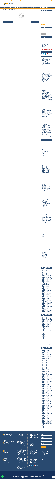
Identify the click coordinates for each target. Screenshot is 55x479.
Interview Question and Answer (46, 203)
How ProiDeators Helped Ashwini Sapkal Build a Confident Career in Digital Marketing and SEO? (46, 133)
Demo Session (6, 452)
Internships (5, 459)
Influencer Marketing (45, 199)
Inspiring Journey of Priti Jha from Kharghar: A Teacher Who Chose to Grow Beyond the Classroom (47, 73)
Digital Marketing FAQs (7, 462)
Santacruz (19, 475)
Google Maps (44, 190)
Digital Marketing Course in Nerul (46, 281)
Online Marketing (44, 218)
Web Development (44, 254)
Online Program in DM (45, 42)
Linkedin (43, 208)
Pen (16, 475)
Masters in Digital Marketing (8, 434)
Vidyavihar (10, 475)
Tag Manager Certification (8, 21)
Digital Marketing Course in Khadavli (47, 329)
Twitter (43, 251)
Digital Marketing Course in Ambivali (47, 339)
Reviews (22, 7)
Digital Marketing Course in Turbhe (46, 277)
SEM (42, 233)
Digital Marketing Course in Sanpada (47, 278)
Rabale (22, 475)
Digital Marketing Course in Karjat (46, 337)
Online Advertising (44, 216)
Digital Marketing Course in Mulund (47, 367)
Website (43, 256)
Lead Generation (44, 206)
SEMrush (43, 234)
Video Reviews (6, 461)
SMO (42, 239)
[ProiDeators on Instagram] (37, 465)
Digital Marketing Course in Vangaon (47, 420)
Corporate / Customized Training (8, 438)
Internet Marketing (44, 202)
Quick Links (48, 0)
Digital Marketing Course (45, 170)
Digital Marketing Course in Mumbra (47, 324)
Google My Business (45, 191)
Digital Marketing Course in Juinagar (47, 280)
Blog (42, 152)
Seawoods (25, 475)
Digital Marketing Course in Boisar (46, 421)
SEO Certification (6, 440)
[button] (2, 476)
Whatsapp (43, 258)
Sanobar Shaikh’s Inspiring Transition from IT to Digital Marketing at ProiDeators (47, 76)
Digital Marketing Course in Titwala (47, 338)
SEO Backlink (43, 236)
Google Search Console (45, 192)
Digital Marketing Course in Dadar (46, 412)
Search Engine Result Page (45, 231)
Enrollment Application (32, 444)
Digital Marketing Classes (45, 168)
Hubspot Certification (45, 198)
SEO (42, 235)
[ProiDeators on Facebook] (29, 465)
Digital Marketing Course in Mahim (46, 364)
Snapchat (43, 241)
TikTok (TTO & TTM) (35, 21)
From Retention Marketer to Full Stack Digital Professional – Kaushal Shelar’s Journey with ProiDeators (47, 124)
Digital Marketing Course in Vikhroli (46, 407)
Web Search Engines (44, 255)
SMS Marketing (44, 240)
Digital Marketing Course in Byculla (46, 417)
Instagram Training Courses (8, 445)
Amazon (43, 143)
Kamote (29, 475)
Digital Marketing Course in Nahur (46, 368)
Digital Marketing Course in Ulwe (46, 311)
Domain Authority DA (45, 173)
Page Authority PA (44, 222)
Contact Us (43, 46)
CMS (42, 156)
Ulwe (35, 475)
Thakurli (33, 475)
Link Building (43, 207)
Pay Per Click (43, 223)
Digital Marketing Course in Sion (46, 427)
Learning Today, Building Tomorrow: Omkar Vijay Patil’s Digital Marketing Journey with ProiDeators (47, 100)
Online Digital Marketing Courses (46, 217)
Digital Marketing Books (45, 165)
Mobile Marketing (44, 214)
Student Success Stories (7, 460)
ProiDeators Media (12, 11)
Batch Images (6, 453)
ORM (42, 221)
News (47, 7)
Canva (43, 154)
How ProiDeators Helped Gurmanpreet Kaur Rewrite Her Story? (46, 127)
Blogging (43, 153)
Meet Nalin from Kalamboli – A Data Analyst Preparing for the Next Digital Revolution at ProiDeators (47, 63)
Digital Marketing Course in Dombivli (47, 320)
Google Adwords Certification (46, 186)
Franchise (5, 455)
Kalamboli (41, 475)
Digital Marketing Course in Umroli (46, 422)
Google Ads (43, 182)
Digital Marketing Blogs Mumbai (26, 476)
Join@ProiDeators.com (15, 0)
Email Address (43, 30)
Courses (9, 7)
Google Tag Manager (45, 193)
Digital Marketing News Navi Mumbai (37, 476)
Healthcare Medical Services (33, 459)
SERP (42, 237)
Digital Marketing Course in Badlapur (47, 330)
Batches (27, 7)
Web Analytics (44, 253)
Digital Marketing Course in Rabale (46, 273)
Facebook (43, 177)
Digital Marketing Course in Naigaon (47, 400)
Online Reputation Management (46, 220)
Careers (5, 456)
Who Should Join (16, 7)
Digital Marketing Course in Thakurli (47, 319)
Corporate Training (44, 45)
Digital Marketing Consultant (46, 169)
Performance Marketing (45, 224)
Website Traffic (44, 257)
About (32, 7)
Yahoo (43, 261)
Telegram (43, 247)
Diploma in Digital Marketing (8, 435)
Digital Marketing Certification (46, 167)
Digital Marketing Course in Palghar (47, 423)
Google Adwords (44, 185)
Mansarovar (49, 475)
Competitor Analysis (44, 157)
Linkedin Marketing (44, 209)
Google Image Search (45, 189)
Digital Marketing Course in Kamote (47, 310)
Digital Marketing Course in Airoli (46, 272)
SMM (42, 238)
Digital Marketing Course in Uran (46, 303)
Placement (42, 7)
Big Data (43, 149)
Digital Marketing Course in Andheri (47, 381)
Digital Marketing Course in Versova (47, 378)
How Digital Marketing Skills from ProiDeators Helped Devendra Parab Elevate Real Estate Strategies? (47, 95)
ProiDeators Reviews (45, 226)
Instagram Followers (45, 201)
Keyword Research (44, 204)
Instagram (43, 200)
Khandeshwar (6, 475)
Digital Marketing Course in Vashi (46, 279)
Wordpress (43, 260)
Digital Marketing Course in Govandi (47, 293)
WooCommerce (44, 259)
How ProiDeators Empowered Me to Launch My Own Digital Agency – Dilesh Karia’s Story (47, 130)
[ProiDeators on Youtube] (35, 465)
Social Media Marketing (45, 242)
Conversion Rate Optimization (46, 160)
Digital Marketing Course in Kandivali (47, 374)
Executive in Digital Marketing (46, 41)
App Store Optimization (45, 144)
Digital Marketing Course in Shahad (47, 340)
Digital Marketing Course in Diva (46, 323)
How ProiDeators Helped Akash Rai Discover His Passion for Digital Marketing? (47, 110)
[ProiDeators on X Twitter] (31, 465)
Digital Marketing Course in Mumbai (47, 428)
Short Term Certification (45, 43)
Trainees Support (31, 445)
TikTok (43, 248)
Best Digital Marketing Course (33, 0)
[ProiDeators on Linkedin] (33, 465)
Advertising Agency (44, 141)
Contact (36, 7)
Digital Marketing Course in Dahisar (47, 395)
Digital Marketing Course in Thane (46, 317)
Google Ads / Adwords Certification (9, 441)
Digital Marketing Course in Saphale (47, 426)
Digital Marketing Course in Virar (46, 405)
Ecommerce (43, 175)
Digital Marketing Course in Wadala (47, 302)
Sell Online (43, 232)
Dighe (38, 475)
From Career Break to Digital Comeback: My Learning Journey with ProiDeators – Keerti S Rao (46, 136)
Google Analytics (44, 187)
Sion (13, 475)
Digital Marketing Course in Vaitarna (47, 406)
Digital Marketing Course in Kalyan (46, 318)
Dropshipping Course (45, 174)
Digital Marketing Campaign (46, 166)
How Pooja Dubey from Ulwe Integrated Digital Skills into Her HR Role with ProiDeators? (47, 92)
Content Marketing (44, 159)
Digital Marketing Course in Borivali (47, 390)
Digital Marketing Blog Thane (17, 476)
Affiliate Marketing (44, 142)
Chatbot (43, 155)
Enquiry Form (31, 443)
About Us (5, 451)
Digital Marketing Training (45, 172)
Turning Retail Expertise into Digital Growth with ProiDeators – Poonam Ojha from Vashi (47, 89)
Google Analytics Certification (46, 188)
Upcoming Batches (6, 457)
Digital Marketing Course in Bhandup (47, 373)
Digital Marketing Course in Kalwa (46, 325)
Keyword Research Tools (45, 205)
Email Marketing (44, 176)
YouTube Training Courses (8, 447)
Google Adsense (44, 183)
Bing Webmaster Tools (45, 151)
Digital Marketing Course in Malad (46, 375)
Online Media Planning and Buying (46, 219)
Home (5, 7)
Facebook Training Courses (8, 444)
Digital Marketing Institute (45, 171)
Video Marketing (44, 252)
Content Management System (46, 158)
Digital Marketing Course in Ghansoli (47, 274)
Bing (42, 150)
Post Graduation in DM (45, 44)
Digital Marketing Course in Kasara (46, 326)
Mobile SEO (43, 215)
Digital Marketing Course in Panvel (46, 290)
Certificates (5, 449)
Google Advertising (44, 184)
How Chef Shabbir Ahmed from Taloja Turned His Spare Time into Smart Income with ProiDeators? (46, 83)
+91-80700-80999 (7, 0)
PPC (42, 225)
